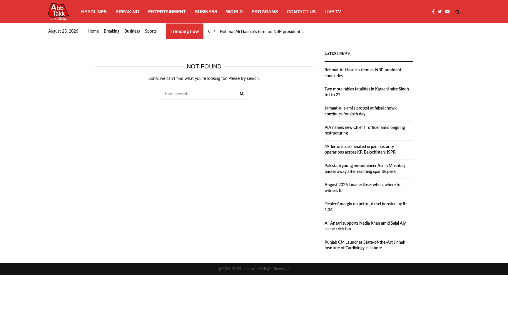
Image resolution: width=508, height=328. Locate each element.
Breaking (127, 11)
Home (93, 31)
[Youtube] (448, 11)
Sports (151, 31)
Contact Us (301, 11)
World (234, 11)
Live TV (333, 11)
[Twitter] (441, 11)
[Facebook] (434, 11)
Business (206, 11)
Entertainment (167, 11)
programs (265, 11)
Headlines (94, 11)
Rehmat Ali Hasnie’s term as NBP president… (262, 31)
